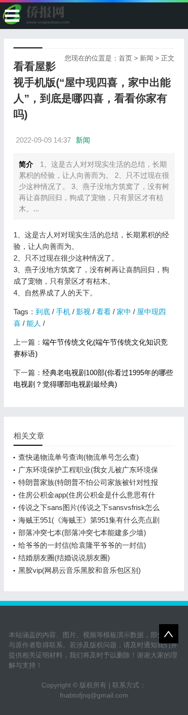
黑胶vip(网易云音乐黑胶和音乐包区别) (79, 570)
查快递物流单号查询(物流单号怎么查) (78, 457)
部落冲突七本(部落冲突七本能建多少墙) (82, 532)
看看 (103, 311)
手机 (63, 311)
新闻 (146, 58)
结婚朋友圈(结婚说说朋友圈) (64, 558)
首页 (125, 58)
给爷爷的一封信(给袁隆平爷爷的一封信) (82, 545)
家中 (124, 311)
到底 (43, 311)
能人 (34, 323)
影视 (83, 311)
